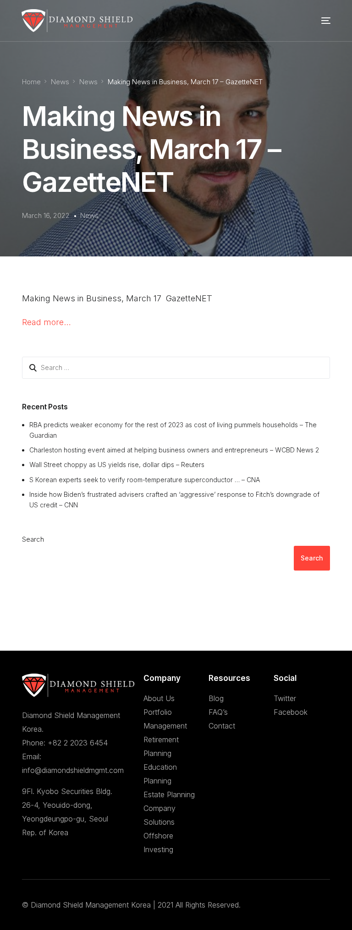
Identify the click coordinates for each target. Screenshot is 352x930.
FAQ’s (218, 712)
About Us (159, 698)
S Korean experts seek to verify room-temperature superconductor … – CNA (144, 480)
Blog (216, 698)
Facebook (291, 712)
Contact (222, 725)
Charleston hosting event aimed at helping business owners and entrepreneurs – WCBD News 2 (174, 450)
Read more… (46, 322)
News (89, 215)
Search (33, 539)
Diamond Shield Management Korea (91, 904)
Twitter (285, 698)
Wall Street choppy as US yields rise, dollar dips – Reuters (116, 464)
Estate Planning (169, 794)
